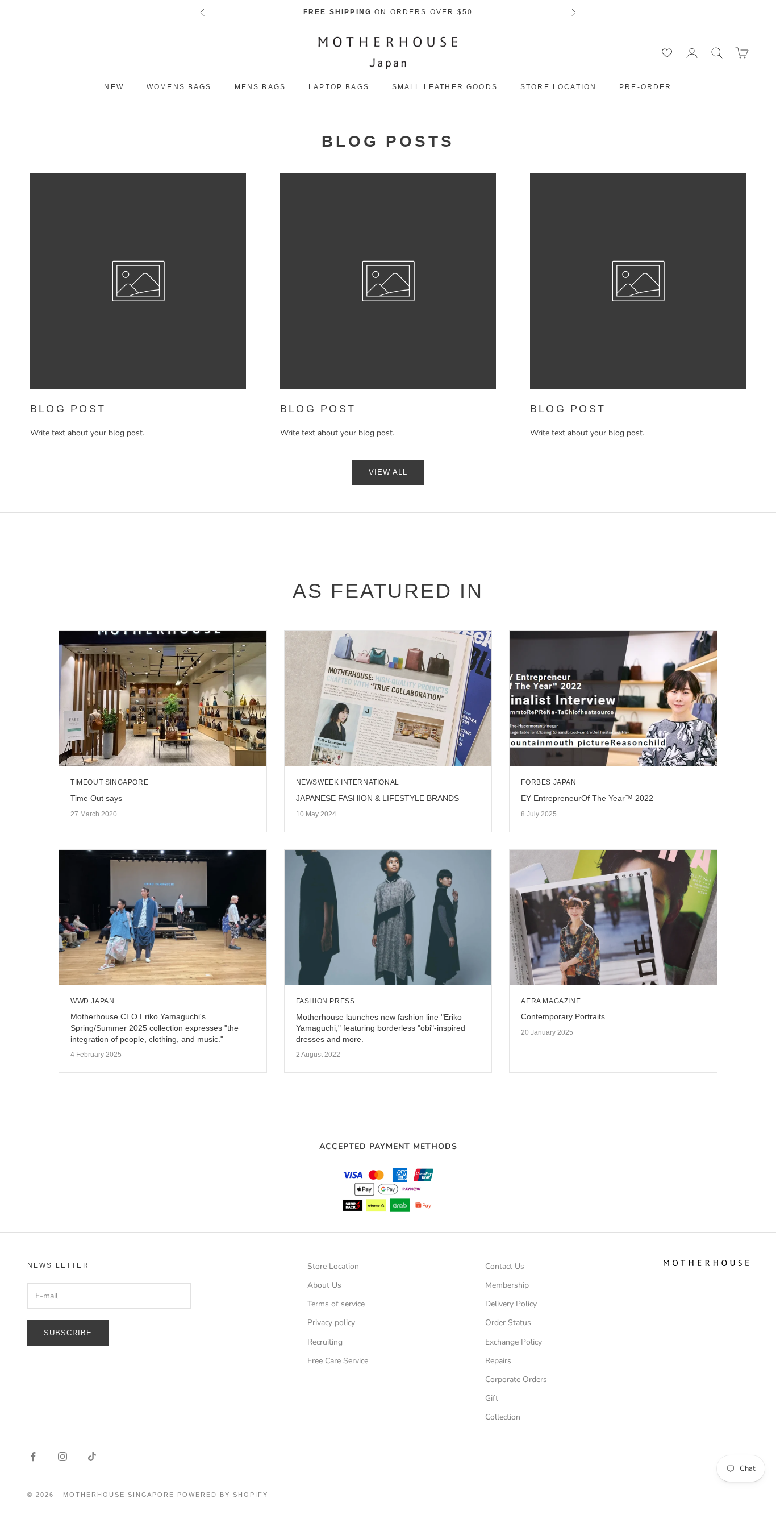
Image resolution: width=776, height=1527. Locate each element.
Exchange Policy (513, 1342)
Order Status (508, 1322)
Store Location (558, 87)
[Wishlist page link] (667, 53)
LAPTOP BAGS (338, 87)
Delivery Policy (511, 1303)
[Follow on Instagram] (62, 1456)
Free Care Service (337, 1360)
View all (388, 472)
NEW (113, 87)
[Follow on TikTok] (92, 1456)
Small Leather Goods (445, 87)
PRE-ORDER (645, 87)
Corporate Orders (516, 1379)
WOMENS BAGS (179, 87)
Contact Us (504, 1266)
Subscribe (68, 1333)
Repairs (498, 1360)
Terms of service (336, 1303)
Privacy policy (331, 1322)
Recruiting (325, 1342)
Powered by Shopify (222, 1494)
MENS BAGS (260, 87)
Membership (507, 1285)
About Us (324, 1285)
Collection (502, 1417)
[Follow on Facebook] (33, 1456)
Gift (491, 1398)
